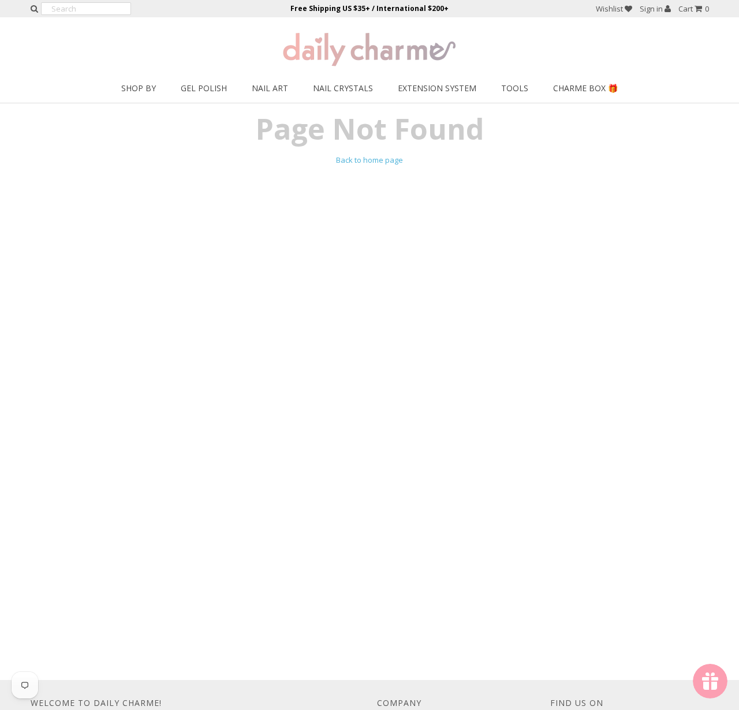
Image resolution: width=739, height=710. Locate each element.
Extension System (437, 88)
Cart (693, 8)
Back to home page (369, 160)
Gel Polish (204, 88)
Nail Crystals (343, 88)
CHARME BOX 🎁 (585, 88)
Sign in (652, 8)
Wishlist (610, 8)
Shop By (138, 88)
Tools (514, 88)
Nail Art (270, 88)
